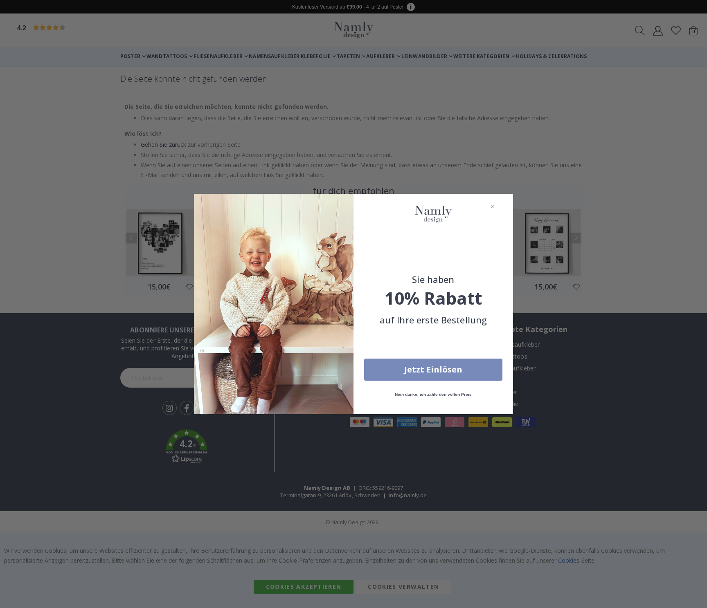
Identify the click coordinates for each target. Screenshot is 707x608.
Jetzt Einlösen (433, 369)
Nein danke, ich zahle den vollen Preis (433, 394)
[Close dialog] (492, 206)
